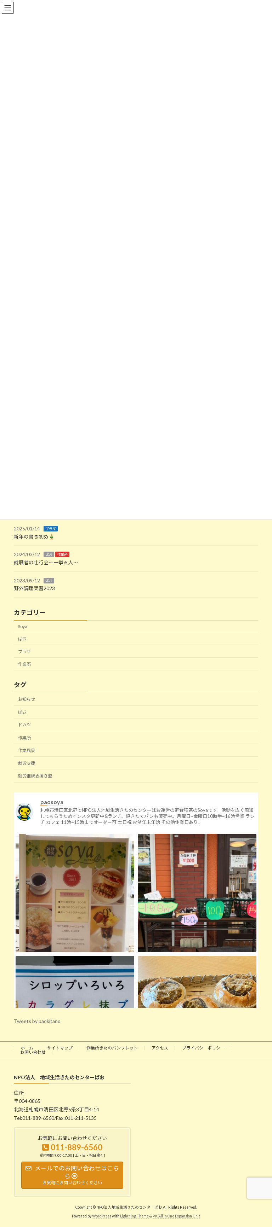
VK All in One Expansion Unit (176, 1216)
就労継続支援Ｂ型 (35, 776)
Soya (22, 626)
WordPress (101, 1216)
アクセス (160, 1048)
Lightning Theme (134, 1216)
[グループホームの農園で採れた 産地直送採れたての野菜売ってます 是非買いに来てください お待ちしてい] (197, 913)
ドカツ (24, 725)
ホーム (27, 1048)
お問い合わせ (33, 1052)
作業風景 (26, 750)
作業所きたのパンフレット (112, 1048)
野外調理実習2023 (34, 589)
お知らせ (26, 699)
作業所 (62, 555)
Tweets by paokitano (37, 1021)
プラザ (50, 529)
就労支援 (26, 763)
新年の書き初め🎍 (34, 537)
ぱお (48, 555)
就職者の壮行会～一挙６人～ (46, 562)
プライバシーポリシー (203, 1048)
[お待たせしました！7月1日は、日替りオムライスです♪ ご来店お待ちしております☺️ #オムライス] (75, 913)
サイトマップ (60, 1048)
